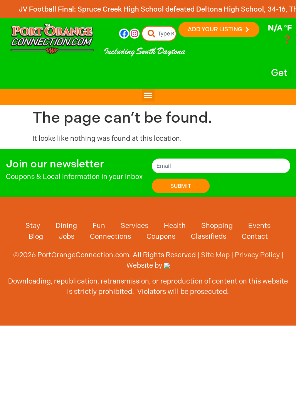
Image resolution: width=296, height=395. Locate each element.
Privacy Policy (257, 255)
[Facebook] (124, 34)
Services (134, 225)
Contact (255, 236)
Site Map (215, 255)
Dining (66, 225)
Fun (98, 225)
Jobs (66, 236)
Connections (110, 236)
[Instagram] (135, 34)
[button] (148, 95)
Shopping (217, 225)
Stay (32, 225)
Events (259, 225)
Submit (180, 186)
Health (175, 225)
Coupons (160, 236)
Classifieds (208, 236)
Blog (36, 236)
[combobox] (159, 33)
